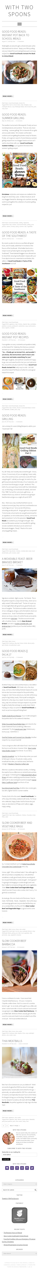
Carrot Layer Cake (20, 729)
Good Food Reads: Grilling (14, 417)
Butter (13, 551)
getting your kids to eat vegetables (20, 933)
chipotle (25, 324)
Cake (13, 815)
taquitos (7, 327)
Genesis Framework (20, 1267)
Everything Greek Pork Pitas (10, 788)
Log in (30, 1267)
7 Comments (19, 565)
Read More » (8, 96)
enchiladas (33, 324)
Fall (26, 106)
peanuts (10, 1121)
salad (18, 553)
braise (21, 643)
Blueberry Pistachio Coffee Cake (18, 764)
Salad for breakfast (8, 756)
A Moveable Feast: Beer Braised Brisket (17, 560)
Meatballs (6, 409)
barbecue (11, 643)
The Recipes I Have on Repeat (13, 1233)
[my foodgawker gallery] (19, 1225)
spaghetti (13, 935)
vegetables (29, 226)
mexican (9, 326)
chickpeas (26, 105)
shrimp (13, 226)
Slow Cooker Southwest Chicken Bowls (16, 1236)
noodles (12, 409)
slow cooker (22, 929)
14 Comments (20, 947)
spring (17, 226)
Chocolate (29, 815)
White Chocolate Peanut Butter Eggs (13, 724)
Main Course (12, 641)
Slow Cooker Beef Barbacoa (14, 942)
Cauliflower (18, 815)
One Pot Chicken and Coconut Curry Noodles (16, 737)
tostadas (12, 327)
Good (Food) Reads (13, 103)
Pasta (17, 929)
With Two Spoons (19, 11)
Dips (28, 324)
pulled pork (15, 326)
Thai (27, 1121)
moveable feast (13, 645)
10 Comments (21, 340)
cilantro (19, 1119)
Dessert (19, 407)
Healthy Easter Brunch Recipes (11, 716)
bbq (16, 643)
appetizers (12, 324)
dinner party (31, 643)
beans (18, 105)
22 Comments (21, 829)
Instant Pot (22, 103)
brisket (25, 643)
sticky (24, 1121)
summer (21, 226)
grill (10, 553)
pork (35, 106)
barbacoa (11, 1033)
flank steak (28, 551)
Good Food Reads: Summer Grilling (14, 116)
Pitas (3, 817)
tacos (6, 108)
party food (4, 1121)
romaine (14, 553)
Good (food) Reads (21, 224)
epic (3, 645)
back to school (13, 105)
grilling (29, 224)
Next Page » (15, 1126)
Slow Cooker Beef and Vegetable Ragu (17, 824)
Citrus (23, 1033)
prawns (4, 226)
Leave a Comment (23, 1043)
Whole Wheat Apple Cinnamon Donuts (16, 1245)
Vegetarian (26, 222)
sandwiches (22, 326)
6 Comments (19, 238)
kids (31, 933)
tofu (25, 226)
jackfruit (4, 326)
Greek (33, 815)
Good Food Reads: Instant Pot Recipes (15, 335)
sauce (18, 645)
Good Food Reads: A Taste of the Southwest (19, 234)
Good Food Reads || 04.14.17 (15, 652)
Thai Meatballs (12, 1041)
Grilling (21, 222)
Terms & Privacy (21, 1265)
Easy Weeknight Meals (18, 106)
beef (22, 105)
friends (6, 645)
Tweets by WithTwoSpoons (10, 1199)
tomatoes (18, 935)
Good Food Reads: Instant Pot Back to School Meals (15, 35)
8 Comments (19, 121)
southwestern (31, 326)
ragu (9, 935)
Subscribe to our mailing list (11, 1152)
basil (10, 931)
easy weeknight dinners (26, 931)
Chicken (14, 224)
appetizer (11, 1119)
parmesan (4, 935)
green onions (25, 1119)
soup (3, 108)
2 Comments (20, 41)
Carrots (17, 931)
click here (14, 618)
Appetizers (11, 1117)
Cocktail (23, 551)
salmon (8, 226)
